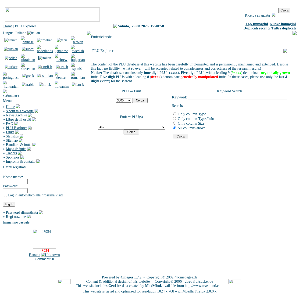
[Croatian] (45, 40)
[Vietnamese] (11, 95)
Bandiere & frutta (19, 145)
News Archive (16, 115)
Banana (34, 255)
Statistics (12, 136)
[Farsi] (62, 40)
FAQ (9, 124)
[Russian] (11, 49)
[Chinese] (28, 42)
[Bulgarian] (78, 60)
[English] (45, 67)
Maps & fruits (16, 149)
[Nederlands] (45, 51)
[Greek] (28, 76)
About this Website (20, 111)
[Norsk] (45, 85)
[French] (11, 40)
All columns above (191, 128)
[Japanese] (62, 51)
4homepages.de (185, 277)
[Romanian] (78, 77)
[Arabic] (28, 85)
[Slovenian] (28, 69)
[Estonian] (45, 76)
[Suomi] (28, 49)
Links (10, 132)
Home (7, 26)
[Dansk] (78, 85)
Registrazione (16, 217)
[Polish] (11, 58)
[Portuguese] (11, 77)
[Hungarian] (11, 86)
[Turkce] (11, 67)
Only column (191, 114)
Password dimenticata (22, 212)
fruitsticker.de (203, 281)
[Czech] (62, 67)
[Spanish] (78, 69)
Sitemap (12, 140)
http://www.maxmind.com (204, 286)
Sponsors (12, 157)
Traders (11, 153)
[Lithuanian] (62, 86)
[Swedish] (78, 51)
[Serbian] (78, 42)
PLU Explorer (16, 128)
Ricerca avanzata (257, 15)
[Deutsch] (62, 77)
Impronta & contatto (21, 161)
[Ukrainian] (28, 60)
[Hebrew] (62, 60)
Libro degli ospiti (18, 119)
